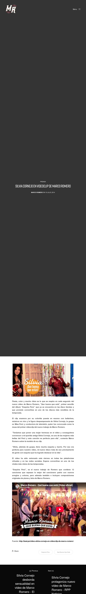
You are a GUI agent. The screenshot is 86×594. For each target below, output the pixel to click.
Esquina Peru (45, 552)
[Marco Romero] (11, 8)
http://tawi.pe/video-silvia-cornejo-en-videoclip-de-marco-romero (46, 541)
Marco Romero (37, 192)
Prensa (43, 181)
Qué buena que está (63, 552)
